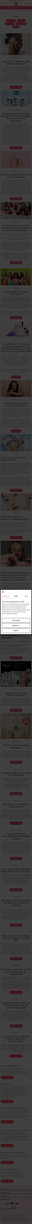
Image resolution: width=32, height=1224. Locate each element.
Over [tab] (26, 596)
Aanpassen (15, 625)
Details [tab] (16, 596)
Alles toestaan (16, 620)
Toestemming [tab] (5, 596)
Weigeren (16, 630)
